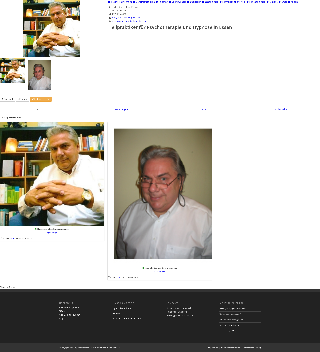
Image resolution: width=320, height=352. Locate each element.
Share (23, 99)
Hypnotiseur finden (122, 308)
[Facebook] (258, 2)
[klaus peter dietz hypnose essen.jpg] (52, 173)
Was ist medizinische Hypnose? (231, 319)
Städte (62, 311)
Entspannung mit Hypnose (230, 330)
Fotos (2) (39, 109)
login (12, 238)
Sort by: (12, 117)
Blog (61, 318)
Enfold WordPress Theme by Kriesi (105, 347)
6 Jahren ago (52, 232)
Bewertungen (121, 109)
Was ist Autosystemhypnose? (230, 314)
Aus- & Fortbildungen (69, 314)
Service (116, 313)
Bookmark (8, 99)
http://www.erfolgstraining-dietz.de (129, 21)
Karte (203, 109)
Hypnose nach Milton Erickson (231, 325)
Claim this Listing (42, 99)
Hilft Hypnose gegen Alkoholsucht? (233, 308)
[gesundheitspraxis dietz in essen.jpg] (160, 193)
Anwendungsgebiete (69, 307)
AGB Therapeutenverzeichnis (127, 318)
